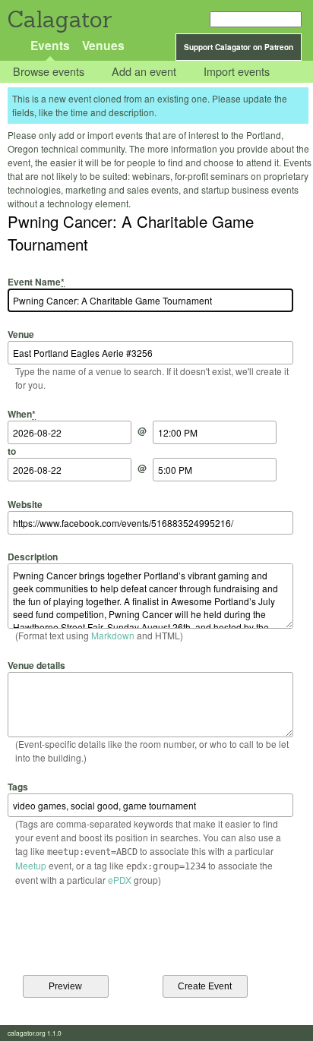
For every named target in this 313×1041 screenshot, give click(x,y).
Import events (237, 72)
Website (25, 503)
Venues (103, 45)
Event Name (36, 281)
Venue (21, 334)
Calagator (59, 19)
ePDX (119, 879)
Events (50, 45)
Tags (18, 786)
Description (33, 556)
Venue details (36, 664)
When (22, 414)
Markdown (112, 635)
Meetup (30, 865)
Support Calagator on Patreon (238, 47)
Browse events (48, 72)
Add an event (144, 72)
